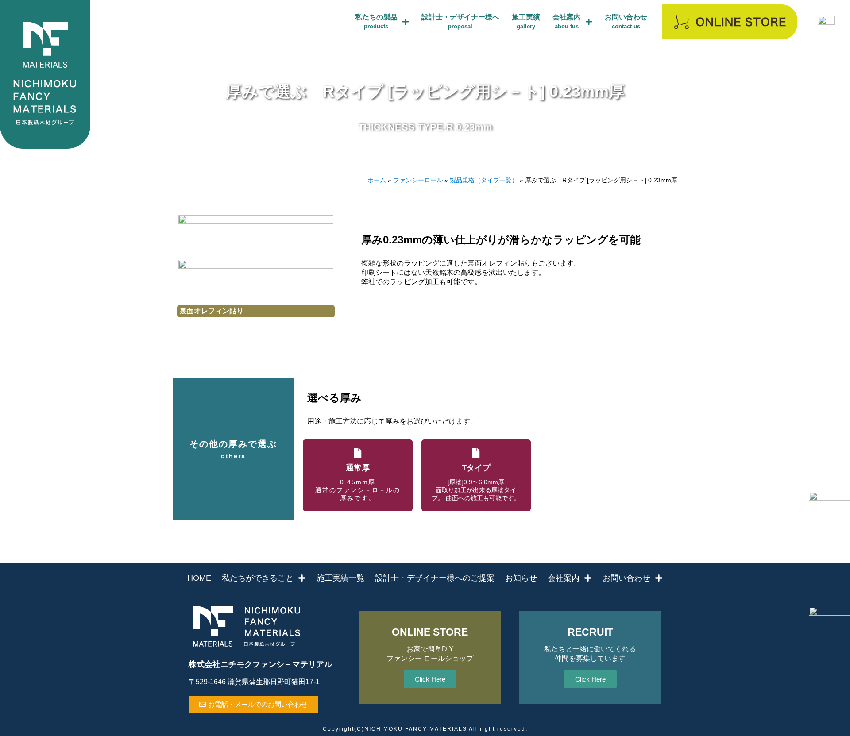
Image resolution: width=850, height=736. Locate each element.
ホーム (376, 180)
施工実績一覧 (340, 578)
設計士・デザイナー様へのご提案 (435, 578)
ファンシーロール (418, 180)
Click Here (430, 679)
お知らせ (521, 578)
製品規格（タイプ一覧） (484, 180)
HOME (199, 578)
